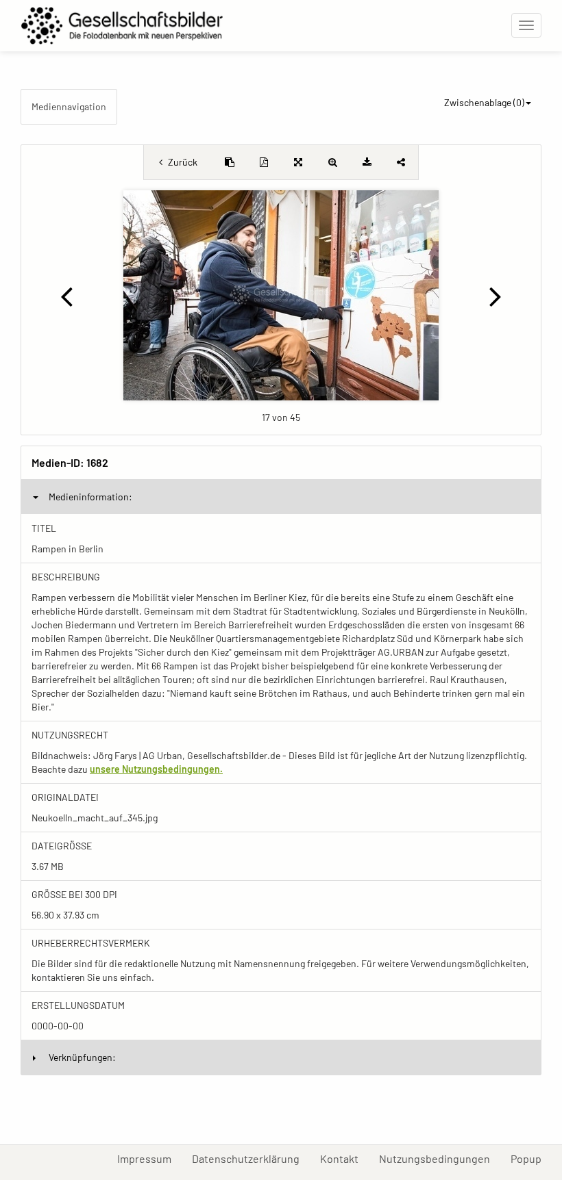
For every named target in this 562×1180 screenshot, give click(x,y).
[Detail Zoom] (332, 162)
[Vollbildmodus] (298, 162)
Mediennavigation (69, 106)
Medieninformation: (90, 496)
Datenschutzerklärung (251, 1158)
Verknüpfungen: (82, 1057)
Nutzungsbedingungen (439, 1158)
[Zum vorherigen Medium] (66, 295)
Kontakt (344, 1158)
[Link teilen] (401, 162)
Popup (531, 1158)
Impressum (149, 1158)
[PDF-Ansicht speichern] (264, 162)
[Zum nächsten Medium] (495, 295)
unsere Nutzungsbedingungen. (156, 769)
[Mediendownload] (367, 162)
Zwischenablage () (484, 102)
